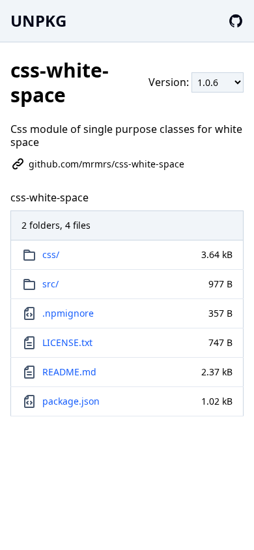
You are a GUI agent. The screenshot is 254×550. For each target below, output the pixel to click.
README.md (69, 372)
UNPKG (38, 20)
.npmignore (68, 313)
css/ (50, 254)
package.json (71, 401)
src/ (50, 284)
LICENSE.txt (67, 342)
